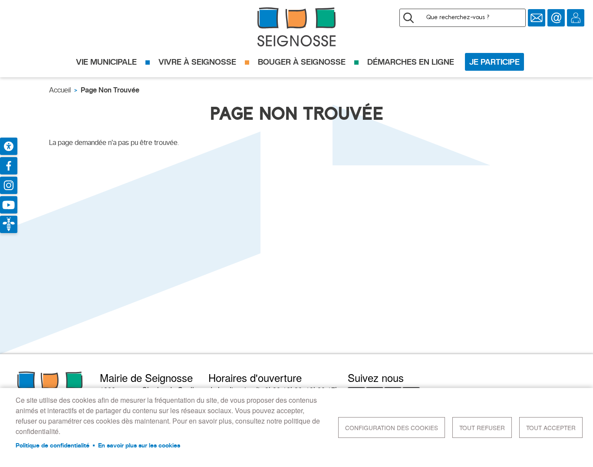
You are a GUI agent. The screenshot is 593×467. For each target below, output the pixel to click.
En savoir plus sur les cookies (139, 445)
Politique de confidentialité (52, 445)
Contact (556, 17)
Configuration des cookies (391, 427)
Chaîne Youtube (8, 205)
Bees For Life (8, 224)
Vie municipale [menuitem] (106, 61)
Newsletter (536, 17)
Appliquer (408, 17)
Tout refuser (482, 427)
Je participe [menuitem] (494, 61)
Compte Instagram (8, 185)
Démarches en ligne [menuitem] (410, 61)
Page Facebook (8, 165)
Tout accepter (551, 427)
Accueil (60, 90)
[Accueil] (296, 27)
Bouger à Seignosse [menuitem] (302, 61)
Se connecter (575, 17)
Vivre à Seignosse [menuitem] (197, 61)
